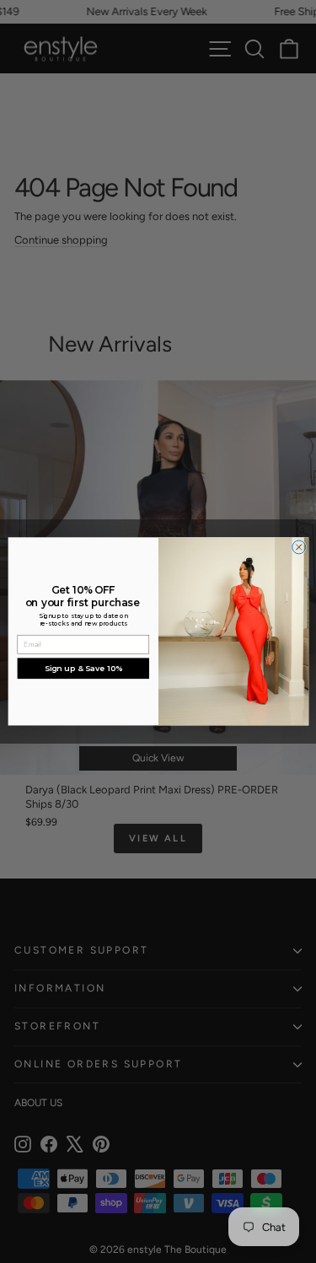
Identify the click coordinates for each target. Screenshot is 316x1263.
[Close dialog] (298, 547)
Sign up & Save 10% (82, 668)
